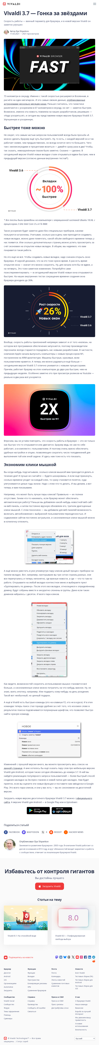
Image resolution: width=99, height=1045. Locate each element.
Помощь (7, 1015)
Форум (6, 1008)
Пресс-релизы (57, 1004)
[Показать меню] (94, 4)
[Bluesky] (65, 957)
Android (7, 976)
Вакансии (79, 1008)
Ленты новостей (58, 980)
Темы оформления (11, 1011)
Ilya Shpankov (22, 31)
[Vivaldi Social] (56, 957)
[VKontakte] (60, 957)
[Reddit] (93, 961)
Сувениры (8, 1018)
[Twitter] (73, 957)
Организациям (10, 983)
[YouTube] (77, 957)
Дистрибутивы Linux (59, 1008)
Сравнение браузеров (37, 990)
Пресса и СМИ (57, 1001)
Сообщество (9, 1004)
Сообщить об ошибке (36, 1008)
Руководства (33, 1004)
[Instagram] (81, 957)
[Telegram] (93, 957)
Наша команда (81, 1004)
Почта (54, 973)
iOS (5, 980)
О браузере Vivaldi (83, 1001)
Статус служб (22, 1041)
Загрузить (8, 990)
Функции (31, 973)
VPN (29, 987)
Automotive (8, 987)
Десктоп (7, 973)
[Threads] (69, 957)
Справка (31, 1001)
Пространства (33, 980)
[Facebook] (85, 957)
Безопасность (81, 1029)
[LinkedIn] (89, 957)
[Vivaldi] (11, 4)
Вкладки (31, 976)
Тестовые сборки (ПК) (84, 976)
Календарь (55, 976)
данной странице (13, 768)
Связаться (32, 1011)
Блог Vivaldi (80, 973)
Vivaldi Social (9, 1001)
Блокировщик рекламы (37, 983)
